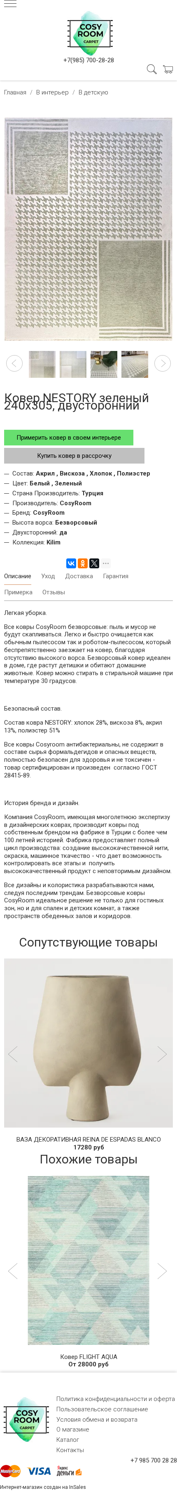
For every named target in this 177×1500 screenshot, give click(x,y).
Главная (15, 92)
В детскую (93, 92)
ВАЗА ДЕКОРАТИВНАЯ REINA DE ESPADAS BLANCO (88, 1139)
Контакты (70, 1450)
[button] (14, 363)
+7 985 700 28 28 (153, 1460)
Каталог (67, 1439)
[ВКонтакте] (71, 563)
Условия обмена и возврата (96, 1419)
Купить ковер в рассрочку (74, 455)
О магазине (72, 1429)
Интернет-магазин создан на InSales (43, 1487)
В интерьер (52, 92)
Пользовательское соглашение (102, 1409)
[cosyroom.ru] (88, 32)
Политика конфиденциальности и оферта (115, 1399)
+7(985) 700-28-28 (88, 60)
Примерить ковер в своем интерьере (68, 437)
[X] (94, 563)
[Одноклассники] (83, 563)
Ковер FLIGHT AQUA (88, 1357)
